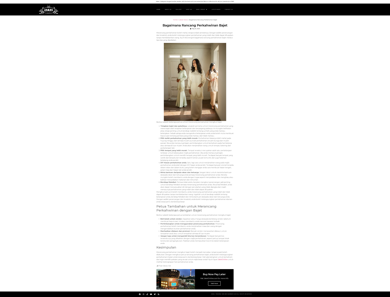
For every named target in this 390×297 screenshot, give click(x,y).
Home (158, 9)
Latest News (216, 9)
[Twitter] (154, 294)
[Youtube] (151, 294)
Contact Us (229, 9)
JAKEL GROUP (200, 9)
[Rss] (158, 294)
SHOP (188, 9)
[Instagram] (143, 294)
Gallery (179, 9)
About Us (168, 9)
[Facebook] (139, 294)
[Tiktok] (147, 294)
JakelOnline (223, 259)
